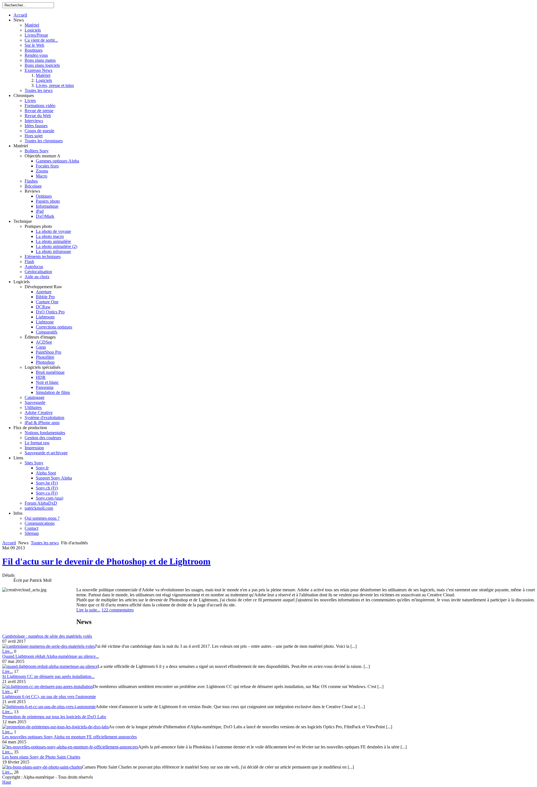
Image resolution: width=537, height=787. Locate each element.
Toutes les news (45, 542)
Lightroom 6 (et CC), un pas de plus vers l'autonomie (49, 696)
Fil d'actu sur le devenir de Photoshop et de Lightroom (106, 561)
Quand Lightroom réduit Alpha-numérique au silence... (50, 656)
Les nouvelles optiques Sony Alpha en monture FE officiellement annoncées (69, 736)
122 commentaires (118, 610)
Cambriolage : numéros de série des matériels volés (47, 636)
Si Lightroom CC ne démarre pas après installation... (48, 676)
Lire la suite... (88, 610)
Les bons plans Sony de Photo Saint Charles (41, 757)
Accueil (9, 542)
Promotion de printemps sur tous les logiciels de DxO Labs (54, 716)
